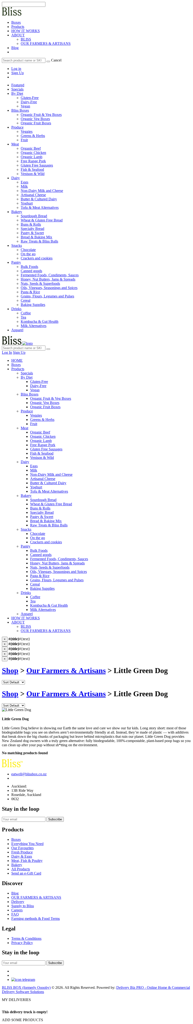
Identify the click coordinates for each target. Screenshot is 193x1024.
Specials (17, 89)
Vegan (35, 390)
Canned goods (41, 555)
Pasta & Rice (39, 576)
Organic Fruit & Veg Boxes (50, 398)
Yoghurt (36, 487)
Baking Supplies (42, 588)
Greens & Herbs (42, 420)
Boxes (16, 22)
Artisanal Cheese (42, 479)
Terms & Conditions (26, 938)
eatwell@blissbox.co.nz (29, 774)
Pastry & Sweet (41, 517)
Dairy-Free (38, 386)
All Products (20, 869)
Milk (33, 470)
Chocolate (37, 534)
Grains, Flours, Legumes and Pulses (57, 580)
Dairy (15, 178)
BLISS (26, 39)
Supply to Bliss (22, 906)
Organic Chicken (43, 436)
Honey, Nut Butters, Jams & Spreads (57, 563)
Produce (17, 127)
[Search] (48, 61)
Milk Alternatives (43, 610)
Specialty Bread (42, 512)
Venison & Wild (42, 458)
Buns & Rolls (40, 508)
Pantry (16, 262)
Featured (17, 85)
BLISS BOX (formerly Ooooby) (26, 988)
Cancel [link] (56, 60)
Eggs (34, 466)
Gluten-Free (39, 382)
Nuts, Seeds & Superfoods (49, 567)
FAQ (15, 914)
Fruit (33, 424)
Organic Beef (40, 432)
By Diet (17, 93)
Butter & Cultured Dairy (48, 483)
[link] (11, 52)
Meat (15, 144)
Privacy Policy (22, 943)
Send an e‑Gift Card (26, 873)
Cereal (35, 584)
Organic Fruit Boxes (45, 407)
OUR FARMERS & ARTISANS (46, 44)
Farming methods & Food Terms (35, 919)
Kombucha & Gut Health (49, 605)
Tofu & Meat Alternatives (49, 491)
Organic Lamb (41, 441)
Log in (16, 69)
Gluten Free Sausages (46, 449)
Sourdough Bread (43, 500)
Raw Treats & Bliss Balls (49, 525)
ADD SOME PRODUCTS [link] (22, 1020)
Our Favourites (22, 848)
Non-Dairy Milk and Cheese (51, 474)
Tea (33, 601)
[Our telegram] (23, 980)
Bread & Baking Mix (46, 521)
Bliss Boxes (20, 110)
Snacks (16, 245)
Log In (7, 352)
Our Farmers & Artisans (66, 670)
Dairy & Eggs (21, 856)
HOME (17, 360)
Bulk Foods (39, 550)
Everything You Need (27, 844)
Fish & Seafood (41, 453)
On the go (37, 538)
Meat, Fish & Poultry (27, 861)
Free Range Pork (42, 445)
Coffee (35, 597)
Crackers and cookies (46, 542)
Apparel (17, 330)
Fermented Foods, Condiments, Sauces (59, 559)
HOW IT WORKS (25, 31)
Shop (10, 670)
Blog (15, 48)
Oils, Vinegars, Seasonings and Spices (58, 572)
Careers (17, 910)
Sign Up (17, 73)
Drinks (16, 309)
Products (17, 27)
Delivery (17, 902)
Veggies (36, 415)
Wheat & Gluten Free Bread (51, 504)
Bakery (16, 212)
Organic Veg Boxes (44, 403)
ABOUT (18, 35)
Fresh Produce (22, 852)
